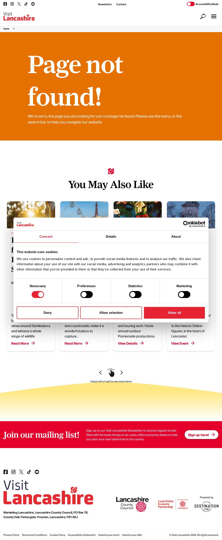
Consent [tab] (45, 236)
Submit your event (108, 535)
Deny (47, 312)
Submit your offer (132, 535)
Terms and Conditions (34, 535)
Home (6, 28)
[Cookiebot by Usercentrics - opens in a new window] (186, 224)
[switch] (86, 294)
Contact (121, 4)
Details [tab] (111, 236)
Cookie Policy (57, 535)
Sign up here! (198, 434)
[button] (214, 16)
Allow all (174, 312)
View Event (179, 343)
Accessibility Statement (82, 535)
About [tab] (176, 236)
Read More (20, 343)
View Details (128, 343)
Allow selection (111, 312)
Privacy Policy (11, 535)
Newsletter (105, 4)
